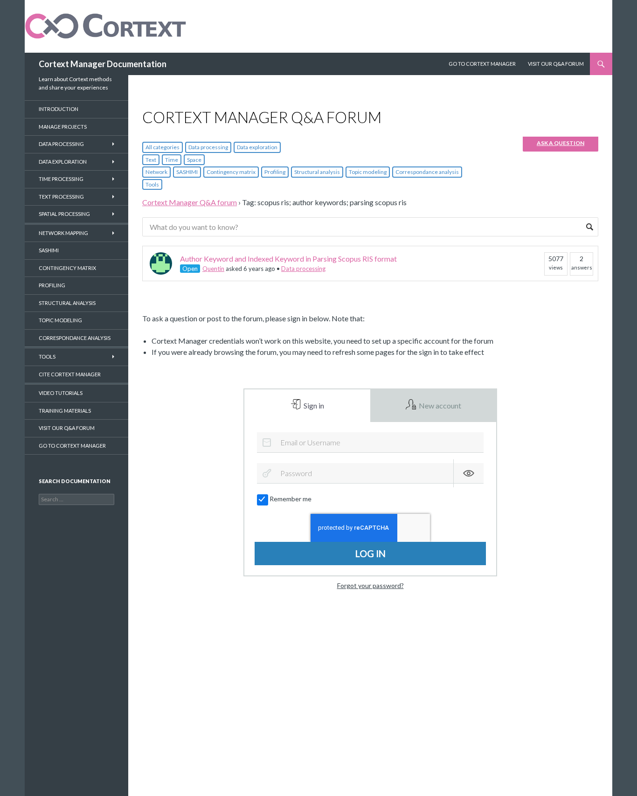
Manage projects (63, 127)
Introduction (58, 109)
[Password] (267, 473)
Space (194, 159)
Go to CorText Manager (72, 446)
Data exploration (257, 147)
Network (156, 171)
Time (171, 159)
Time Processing (61, 179)
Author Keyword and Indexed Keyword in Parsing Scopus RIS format (288, 258)
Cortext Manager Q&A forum (189, 202)
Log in (370, 553)
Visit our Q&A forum (67, 428)
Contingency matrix (231, 171)
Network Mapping (63, 233)
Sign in (313, 405)
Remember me (291, 499)
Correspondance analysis (427, 171)
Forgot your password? (370, 585)
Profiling (274, 171)
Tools (152, 184)
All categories (162, 147)
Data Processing (61, 144)
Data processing (208, 147)
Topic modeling (368, 171)
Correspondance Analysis (75, 338)
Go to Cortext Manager (482, 64)
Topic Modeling (60, 320)
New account (439, 405)
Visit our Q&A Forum (556, 64)
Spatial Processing (64, 214)
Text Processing (61, 197)
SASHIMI (187, 171)
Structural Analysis (67, 303)
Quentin (213, 268)
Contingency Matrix (67, 268)
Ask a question (560, 142)
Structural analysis (317, 171)
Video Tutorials (61, 393)
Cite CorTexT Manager (70, 374)
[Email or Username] (267, 442)
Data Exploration (63, 162)
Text (150, 159)
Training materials (65, 411)
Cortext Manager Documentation (102, 64)
